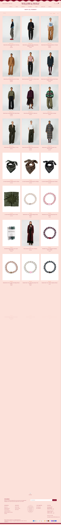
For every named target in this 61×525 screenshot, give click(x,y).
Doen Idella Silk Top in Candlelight (11, 486)
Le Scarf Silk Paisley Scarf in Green (11, 214)
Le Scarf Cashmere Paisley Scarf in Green (11, 181)
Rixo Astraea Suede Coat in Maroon (30, 248)
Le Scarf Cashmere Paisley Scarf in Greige (30, 181)
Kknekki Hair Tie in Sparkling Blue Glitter (49, 385)
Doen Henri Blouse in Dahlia (49, 453)
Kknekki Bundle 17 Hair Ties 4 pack (11, 453)
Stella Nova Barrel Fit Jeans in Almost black (30, 79)
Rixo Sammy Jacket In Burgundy (30, 453)
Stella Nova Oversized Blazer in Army (11, 147)
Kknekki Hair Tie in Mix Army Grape (30, 419)
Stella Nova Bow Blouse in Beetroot (30, 113)
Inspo (17, 6)
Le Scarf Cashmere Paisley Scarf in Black (49, 181)
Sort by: (51, 13)
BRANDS (50, 6)
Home (36, 6)
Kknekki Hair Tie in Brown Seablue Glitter (50, 282)
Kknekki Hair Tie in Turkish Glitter (30, 385)
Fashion (23, 6)
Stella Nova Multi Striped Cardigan (49, 113)
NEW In (11, 6)
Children (30, 6)
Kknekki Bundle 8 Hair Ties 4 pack (49, 419)
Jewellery (43, 6)
